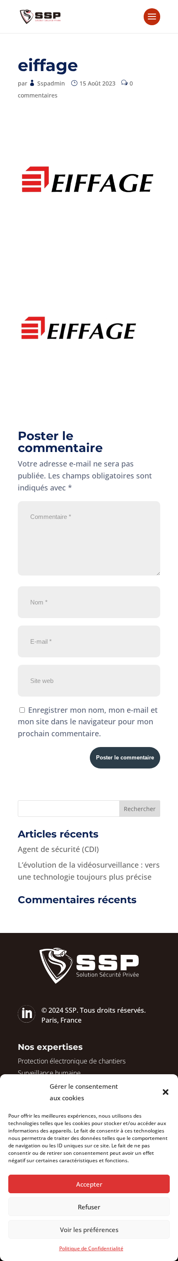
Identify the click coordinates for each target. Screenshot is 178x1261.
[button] (165, 1092)
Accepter (89, 1184)
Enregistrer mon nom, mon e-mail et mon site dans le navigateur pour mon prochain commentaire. (88, 722)
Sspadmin (51, 83)
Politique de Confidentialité (91, 1248)
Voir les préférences (89, 1229)
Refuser (89, 1207)
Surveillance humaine (49, 1073)
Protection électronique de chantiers (71, 1061)
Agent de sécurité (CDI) (58, 849)
